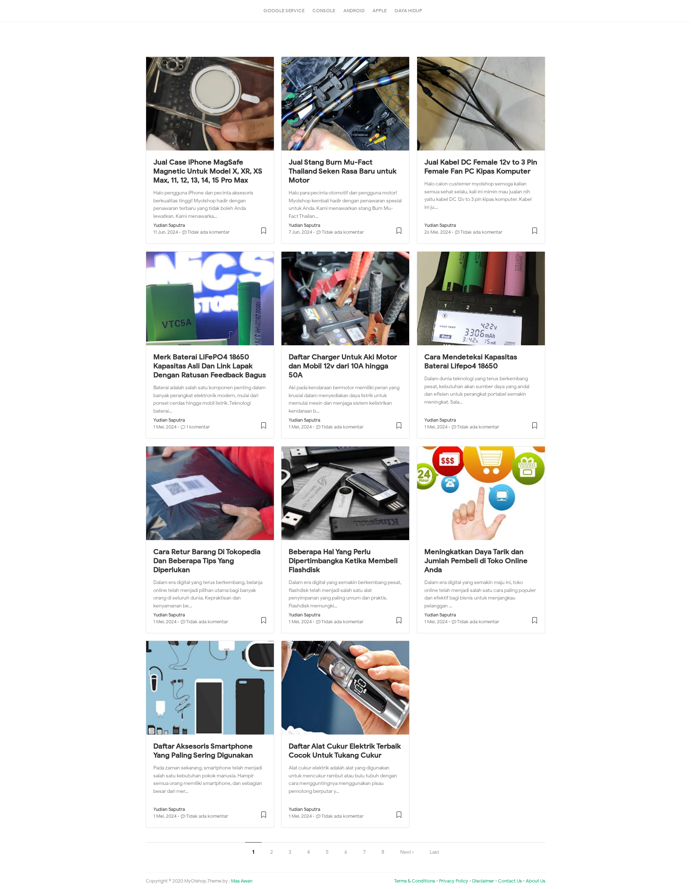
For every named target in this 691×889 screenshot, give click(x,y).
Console (323, 11)
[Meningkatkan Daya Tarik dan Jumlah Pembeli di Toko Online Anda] (481, 493)
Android (354, 11)
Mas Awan (241, 881)
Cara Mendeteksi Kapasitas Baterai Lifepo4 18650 (470, 362)
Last (434, 852)
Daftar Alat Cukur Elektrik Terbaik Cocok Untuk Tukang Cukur (345, 751)
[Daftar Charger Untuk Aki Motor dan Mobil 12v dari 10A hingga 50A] (345, 298)
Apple (379, 11)
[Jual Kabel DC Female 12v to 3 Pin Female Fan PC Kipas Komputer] (481, 104)
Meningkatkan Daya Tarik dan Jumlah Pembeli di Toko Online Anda (476, 560)
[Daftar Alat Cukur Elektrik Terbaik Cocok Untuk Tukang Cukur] (345, 688)
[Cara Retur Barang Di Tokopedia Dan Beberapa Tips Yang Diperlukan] (210, 493)
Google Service (283, 11)
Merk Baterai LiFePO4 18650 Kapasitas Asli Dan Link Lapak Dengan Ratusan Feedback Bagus (209, 366)
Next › (407, 852)
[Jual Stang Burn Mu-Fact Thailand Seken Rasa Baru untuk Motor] (345, 104)
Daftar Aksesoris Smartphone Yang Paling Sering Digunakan (203, 751)
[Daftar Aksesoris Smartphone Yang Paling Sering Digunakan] (210, 688)
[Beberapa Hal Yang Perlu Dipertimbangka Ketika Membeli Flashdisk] (345, 493)
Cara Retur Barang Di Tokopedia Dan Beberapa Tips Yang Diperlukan (207, 560)
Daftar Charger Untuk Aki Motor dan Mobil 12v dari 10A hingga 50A (343, 366)
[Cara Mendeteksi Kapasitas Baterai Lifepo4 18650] (481, 298)
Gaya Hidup (408, 11)
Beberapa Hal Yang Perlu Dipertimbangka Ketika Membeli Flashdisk (343, 560)
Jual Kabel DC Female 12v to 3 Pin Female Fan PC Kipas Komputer (480, 167)
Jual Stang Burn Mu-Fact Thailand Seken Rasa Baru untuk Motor (343, 171)
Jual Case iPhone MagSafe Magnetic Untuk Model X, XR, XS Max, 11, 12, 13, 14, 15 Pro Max (207, 171)
